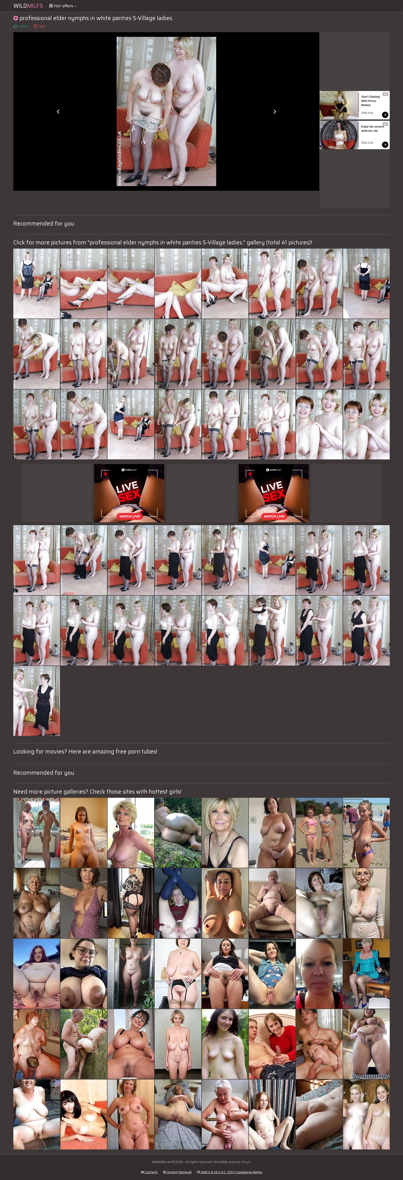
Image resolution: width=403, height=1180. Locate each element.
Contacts (151, 1172)
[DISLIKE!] (36, 26)
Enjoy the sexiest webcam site (373, 128)
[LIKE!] (15, 26)
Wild (28, 5)
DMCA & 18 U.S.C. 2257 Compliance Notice (231, 1172)
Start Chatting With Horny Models (370, 101)
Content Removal (178, 1172)
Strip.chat (367, 113)
